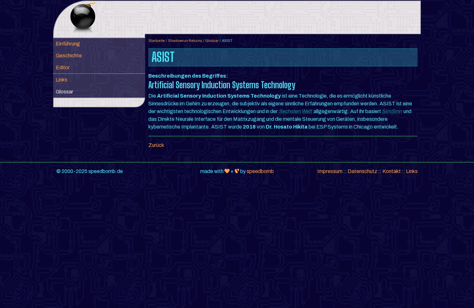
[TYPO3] (237, 171)
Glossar (212, 41)
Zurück (156, 145)
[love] (227, 171)
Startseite (156, 41)
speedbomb (260, 171)
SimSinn (392, 111)
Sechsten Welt (295, 111)
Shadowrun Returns (185, 41)
